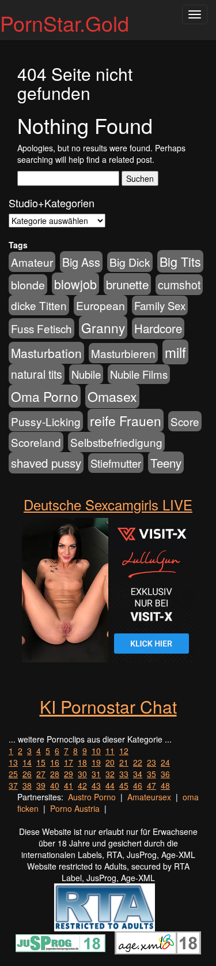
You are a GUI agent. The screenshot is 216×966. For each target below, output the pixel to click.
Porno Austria (75, 808)
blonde (28, 285)
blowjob (75, 284)
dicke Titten (39, 305)
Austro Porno (92, 797)
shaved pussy (46, 462)
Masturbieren (123, 353)
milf (175, 352)
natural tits (36, 374)
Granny (103, 327)
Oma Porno (44, 396)
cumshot (179, 285)
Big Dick (129, 262)
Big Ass (81, 261)
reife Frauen (125, 420)
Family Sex (159, 305)
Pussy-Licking (46, 421)
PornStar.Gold (64, 23)
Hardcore (158, 328)
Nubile (86, 374)
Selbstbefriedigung (116, 442)
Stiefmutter (115, 463)
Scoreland (36, 442)
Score (184, 421)
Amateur (32, 262)
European (100, 305)
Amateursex (149, 797)
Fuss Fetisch (41, 328)
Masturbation (46, 352)
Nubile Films (139, 374)
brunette (127, 284)
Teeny (165, 462)
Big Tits (180, 261)
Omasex (112, 396)
